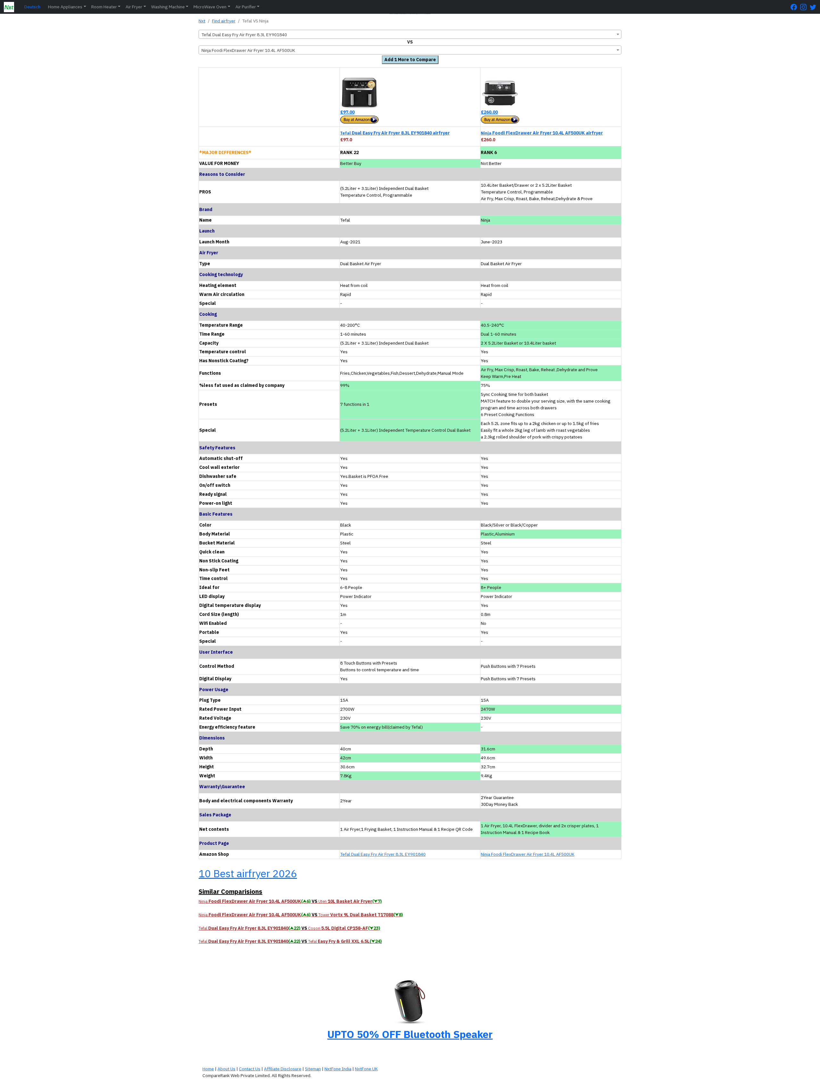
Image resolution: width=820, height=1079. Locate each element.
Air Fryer (134, 7)
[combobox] (410, 34)
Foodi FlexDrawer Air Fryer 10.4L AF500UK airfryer (542, 133)
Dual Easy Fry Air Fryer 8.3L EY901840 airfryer (395, 133)
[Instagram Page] (805, 7)
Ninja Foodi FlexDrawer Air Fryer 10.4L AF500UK (527, 854)
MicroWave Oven (209, 7)
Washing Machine (168, 7)
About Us (226, 1069)
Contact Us (249, 1069)
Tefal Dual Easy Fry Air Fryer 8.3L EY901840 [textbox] (244, 34)
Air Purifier (245, 7)
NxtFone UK (366, 1069)
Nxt (202, 21)
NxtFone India (337, 1069)
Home (208, 1069)
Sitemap (313, 1069)
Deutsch (32, 7)
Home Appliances (65, 7)
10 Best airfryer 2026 (248, 873)
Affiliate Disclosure (282, 1069)
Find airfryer (223, 21)
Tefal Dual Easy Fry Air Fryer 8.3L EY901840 (383, 854)
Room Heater (104, 7)
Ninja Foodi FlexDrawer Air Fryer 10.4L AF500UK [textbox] (248, 50)
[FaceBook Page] (795, 7)
